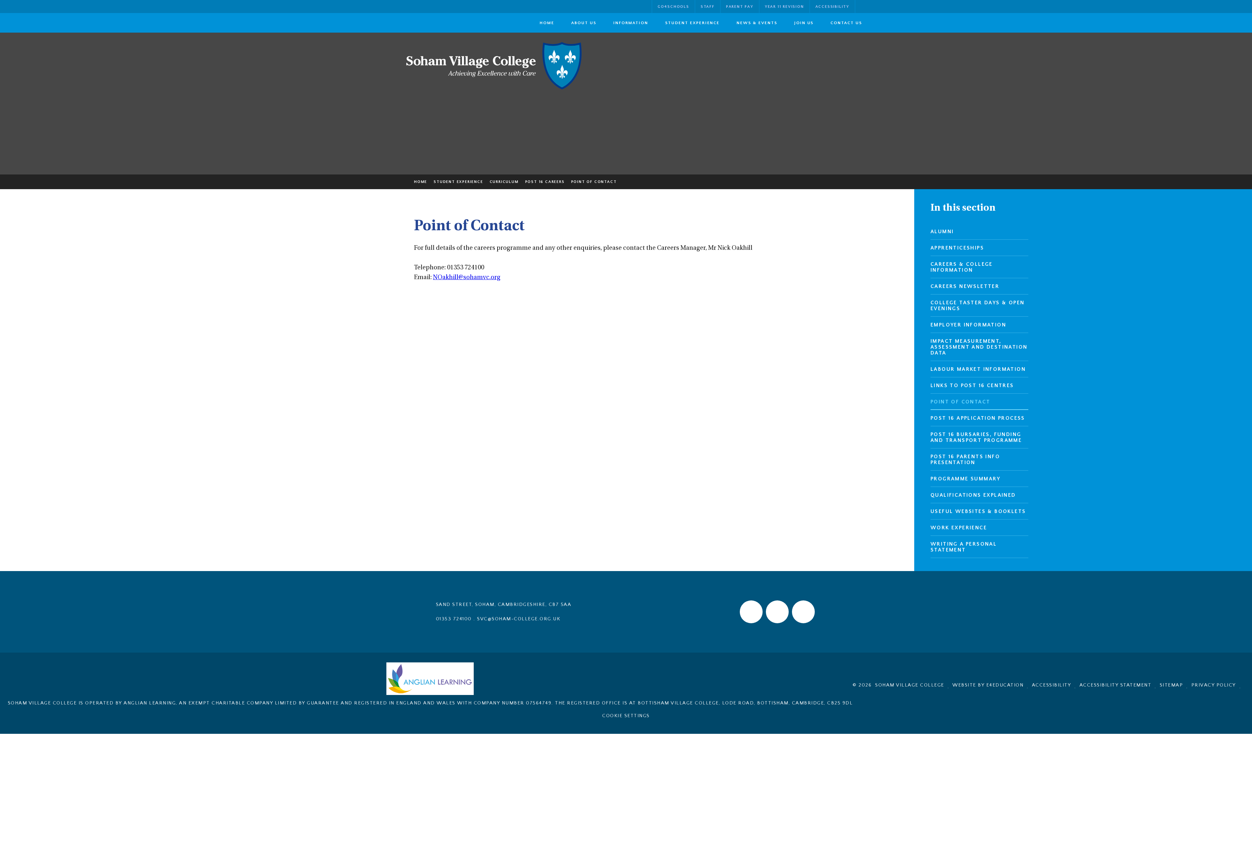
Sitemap (1171, 685)
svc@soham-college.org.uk (518, 619)
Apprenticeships (957, 248)
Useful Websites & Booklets (978, 511)
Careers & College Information (962, 267)
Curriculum (504, 182)
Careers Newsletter (965, 286)
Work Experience (959, 528)
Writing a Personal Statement (964, 547)
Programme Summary (966, 479)
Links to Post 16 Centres (972, 385)
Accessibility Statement (1116, 685)
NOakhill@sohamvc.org (466, 278)
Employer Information (968, 325)
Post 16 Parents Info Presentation (965, 459)
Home (420, 182)
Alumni (942, 231)
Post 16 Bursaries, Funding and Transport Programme (976, 437)
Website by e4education (987, 685)
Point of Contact (594, 182)
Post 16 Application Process (978, 418)
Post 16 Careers (545, 182)
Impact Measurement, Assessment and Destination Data (979, 347)
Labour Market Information (978, 369)
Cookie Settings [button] (626, 715)
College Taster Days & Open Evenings (977, 305)
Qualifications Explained (973, 495)
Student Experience (458, 182)
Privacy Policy (1213, 685)
